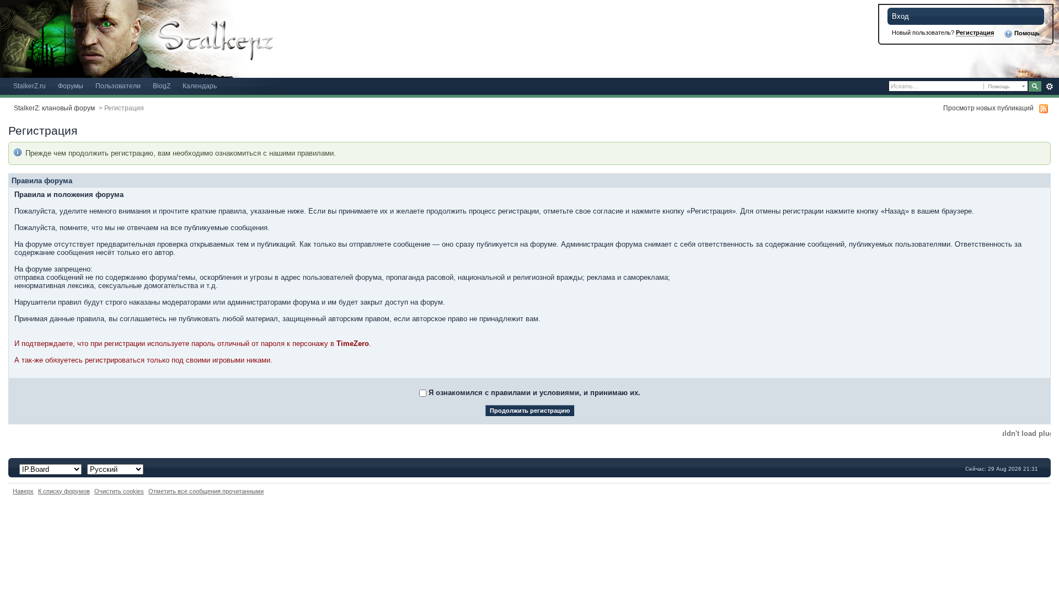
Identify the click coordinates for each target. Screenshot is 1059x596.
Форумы (70, 85)
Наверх (23, 491)
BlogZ (161, 85)
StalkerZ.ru (29, 85)
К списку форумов (64, 491)
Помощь (1026, 33)
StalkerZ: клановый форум (54, 107)
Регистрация (975, 32)
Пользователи (118, 85)
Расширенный (1049, 86)
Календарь (200, 85)
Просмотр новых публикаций (988, 107)
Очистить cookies (119, 491)
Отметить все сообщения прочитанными (206, 491)
